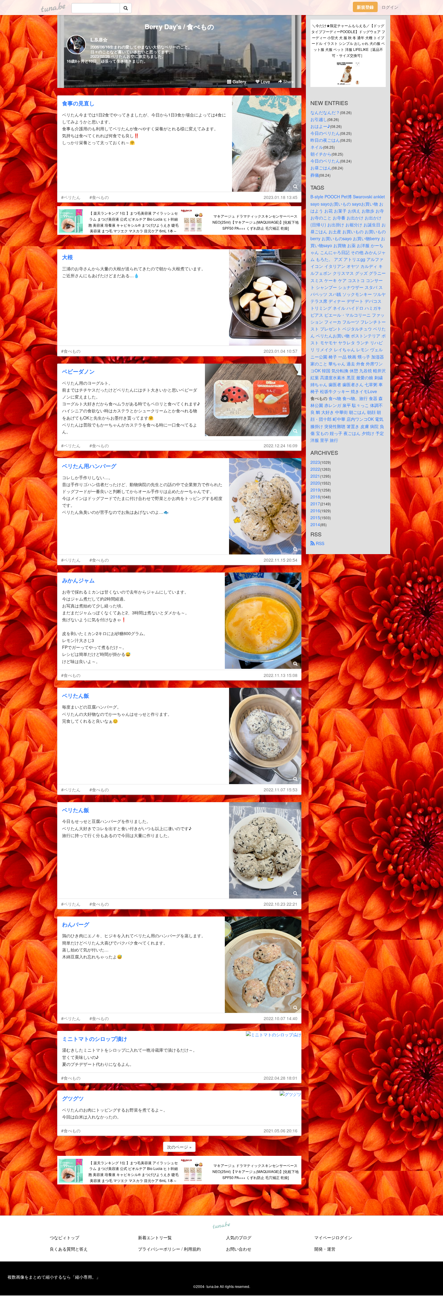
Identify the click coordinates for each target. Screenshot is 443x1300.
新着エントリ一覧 (155, 1237)
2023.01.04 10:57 (280, 351)
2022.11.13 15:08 (280, 675)
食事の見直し (78, 103)
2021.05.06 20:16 (280, 1131)
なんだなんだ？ (325, 112)
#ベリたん (70, 197)
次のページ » (179, 1147)
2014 (315, 524)
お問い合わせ (238, 1249)
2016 (315, 510)
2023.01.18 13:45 (280, 197)
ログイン (390, 7)
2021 (315, 476)
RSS (319, 543)
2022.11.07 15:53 (280, 790)
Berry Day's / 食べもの (179, 26)
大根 (67, 257)
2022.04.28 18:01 (280, 1078)
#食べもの (99, 197)
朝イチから (320, 154)
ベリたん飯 (75, 696)
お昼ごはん (320, 168)
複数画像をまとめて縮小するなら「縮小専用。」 (54, 1277)
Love (264, 82)
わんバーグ (75, 924)
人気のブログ (238, 1237)
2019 (315, 490)
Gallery (238, 82)
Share (288, 81)
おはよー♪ (320, 126)
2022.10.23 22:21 (280, 904)
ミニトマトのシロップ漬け (94, 1039)
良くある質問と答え (69, 1249)
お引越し (318, 119)
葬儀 (314, 175)
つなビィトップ (64, 1237)
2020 (315, 483)
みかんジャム (78, 580)
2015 (315, 517)
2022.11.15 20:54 (280, 560)
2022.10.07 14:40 (280, 1018)
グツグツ (73, 1098)
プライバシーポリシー (159, 1249)
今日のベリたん (325, 133)
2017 (315, 504)
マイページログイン (333, 1237)
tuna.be (221, 1225)
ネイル (316, 147)
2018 (315, 497)
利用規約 (192, 1249)
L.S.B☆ (99, 39)
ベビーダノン (78, 371)
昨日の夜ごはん (325, 140)
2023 (315, 462)
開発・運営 (324, 1249)
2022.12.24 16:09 (280, 445)
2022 (315, 469)
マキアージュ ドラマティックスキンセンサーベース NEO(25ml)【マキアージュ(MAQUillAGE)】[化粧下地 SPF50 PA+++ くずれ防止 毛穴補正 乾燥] (255, 222)
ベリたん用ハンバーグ (89, 466)
